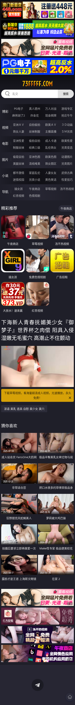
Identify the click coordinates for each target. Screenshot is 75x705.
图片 (5, 159)
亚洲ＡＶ (18, 125)
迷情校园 (18, 179)
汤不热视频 (67, 189)
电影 (5, 143)
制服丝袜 (18, 147)
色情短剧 (34, 196)
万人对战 (50, 108)
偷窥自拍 (18, 157)
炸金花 (34, 115)
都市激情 (18, 173)
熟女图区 (50, 163)
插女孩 (18, 189)
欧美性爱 (67, 141)
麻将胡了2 (18, 115)
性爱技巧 (67, 179)
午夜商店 (34, 189)
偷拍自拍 (34, 141)
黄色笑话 (50, 179)
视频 (5, 127)
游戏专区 (67, 108)
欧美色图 (50, 157)
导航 (5, 191)
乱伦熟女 (50, 147)
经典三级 (34, 147)
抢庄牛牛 (67, 115)
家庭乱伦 (34, 173)
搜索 (66, 94)
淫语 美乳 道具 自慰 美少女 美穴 (24, 409)
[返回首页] (70, 697)
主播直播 (50, 131)
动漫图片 (67, 157)
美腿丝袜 (18, 163)
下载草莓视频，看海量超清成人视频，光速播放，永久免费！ (37, 395)
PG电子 (18, 108)
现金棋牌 (50, 115)
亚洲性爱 (18, 141)
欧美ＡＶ (50, 125)
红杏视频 (18, 196)
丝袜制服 (34, 131)
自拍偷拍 (34, 125)
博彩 (5, 111)
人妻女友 (50, 173)
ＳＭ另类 (67, 131)
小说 (5, 175)
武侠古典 (67, 173)
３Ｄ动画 (67, 125)
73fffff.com (37, 84)
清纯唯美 (34, 163)
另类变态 (67, 147)
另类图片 (67, 163)
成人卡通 (50, 141)
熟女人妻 (18, 131)
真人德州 (34, 108)
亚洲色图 (34, 157)
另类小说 (34, 179)
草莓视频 (50, 189)
